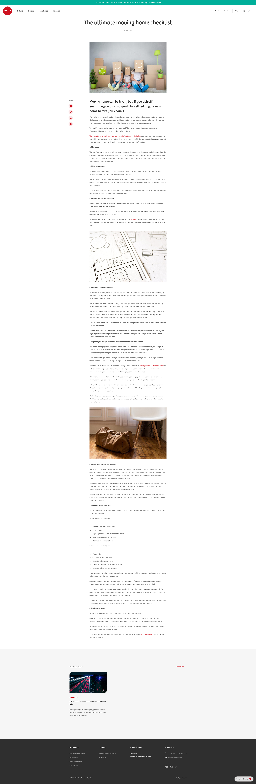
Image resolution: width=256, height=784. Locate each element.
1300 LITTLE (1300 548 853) (177, 753)
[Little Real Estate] (7, 10)
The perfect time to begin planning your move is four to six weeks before (115, 136)
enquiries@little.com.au (175, 757)
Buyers (31, 11)
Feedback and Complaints (107, 753)
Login (248, 11)
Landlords (44, 11)
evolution (183, 778)
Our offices (102, 757)
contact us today (147, 634)
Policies (89, 778)
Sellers (20, 11)
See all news (180, 666)
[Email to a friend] (71, 124)
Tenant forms (74, 766)
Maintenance (74, 757)
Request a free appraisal (77, 753)
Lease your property (76, 761)
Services (227, 11)
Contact (207, 11)
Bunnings (133, 219)
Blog (236, 11)
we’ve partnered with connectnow (152, 366)
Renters (56, 11)
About (217, 11)
